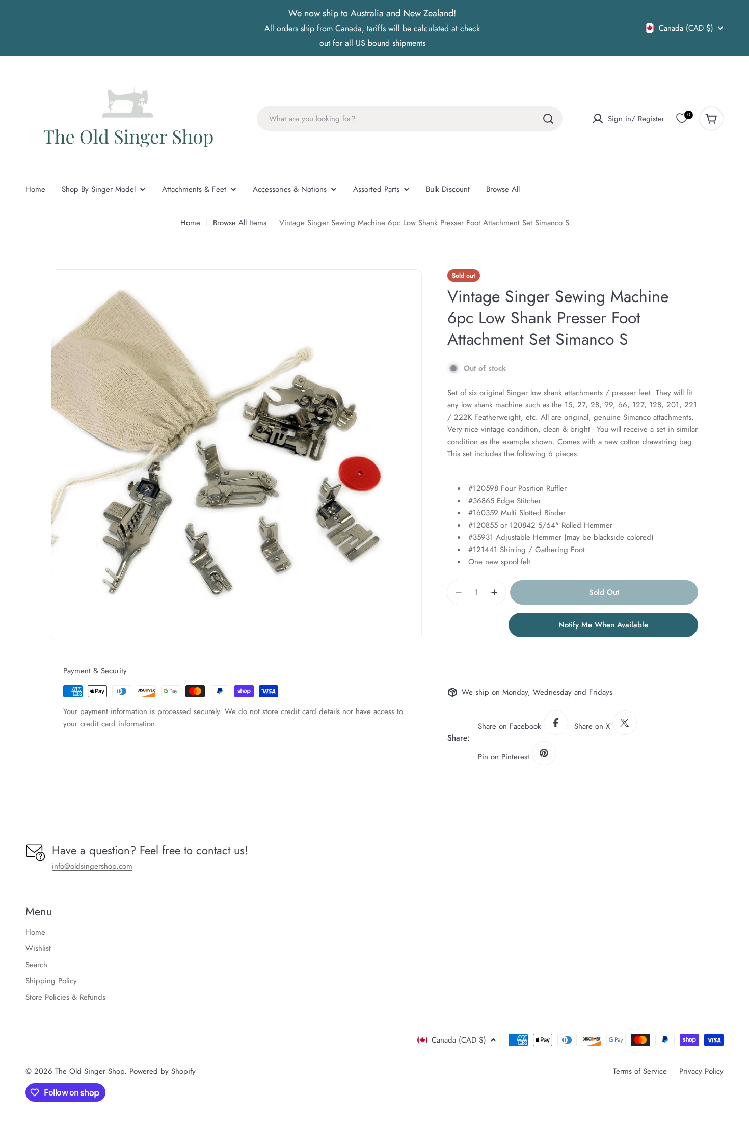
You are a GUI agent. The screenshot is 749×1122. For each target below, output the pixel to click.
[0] (682, 119)
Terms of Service (640, 1071)
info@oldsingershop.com (92, 866)
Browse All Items (239, 222)
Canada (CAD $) (686, 28)
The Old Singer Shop (89, 1071)
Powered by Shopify (162, 1071)
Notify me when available (603, 625)
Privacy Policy (701, 1071)
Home (190, 222)
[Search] (548, 119)
